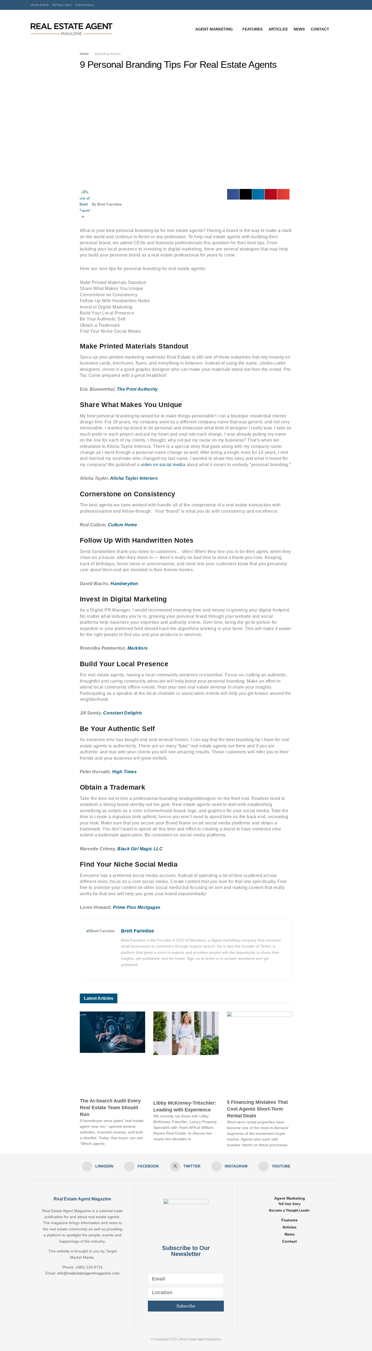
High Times (124, 771)
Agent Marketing (214, 29)
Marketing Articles (107, 54)
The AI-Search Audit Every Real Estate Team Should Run (110, 1107)
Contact (320, 29)
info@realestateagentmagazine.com (88, 1273)
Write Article (40, 5)
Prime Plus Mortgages (136, 907)
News (299, 29)
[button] (233, 194)
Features (252, 29)
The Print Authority (137, 389)
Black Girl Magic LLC (139, 848)
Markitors (137, 648)
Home (84, 54)
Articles (278, 29)
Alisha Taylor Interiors (134, 478)
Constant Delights (122, 713)
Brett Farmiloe (137, 931)
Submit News (84, 5)
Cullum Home (122, 524)
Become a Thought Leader (289, 1210)
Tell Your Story (62, 5)
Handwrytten (124, 583)
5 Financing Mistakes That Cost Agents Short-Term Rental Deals (257, 1108)
